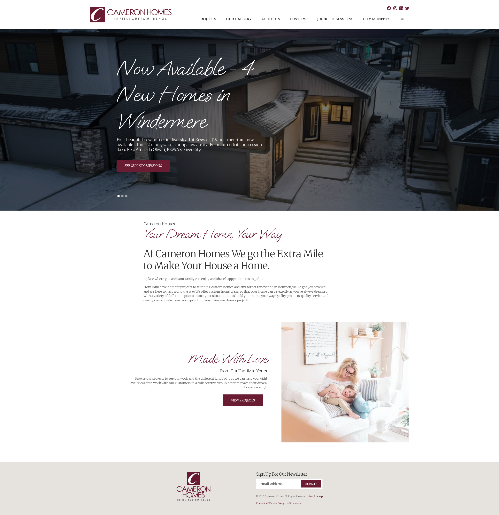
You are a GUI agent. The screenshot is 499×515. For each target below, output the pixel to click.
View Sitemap (315, 496)
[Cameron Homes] (131, 14)
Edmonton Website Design (270, 503)
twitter (407, 8)
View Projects (243, 400)
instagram (395, 8)
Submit (311, 484)
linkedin (401, 8)
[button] (118, 196)
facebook (389, 8)
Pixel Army (295, 503)
